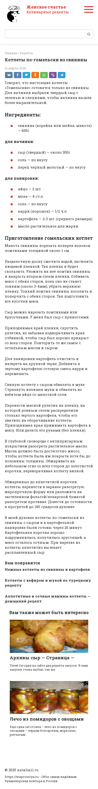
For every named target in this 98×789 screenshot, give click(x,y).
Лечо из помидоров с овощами (47, 719)
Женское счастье (46, 7)
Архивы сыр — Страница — (42, 657)
